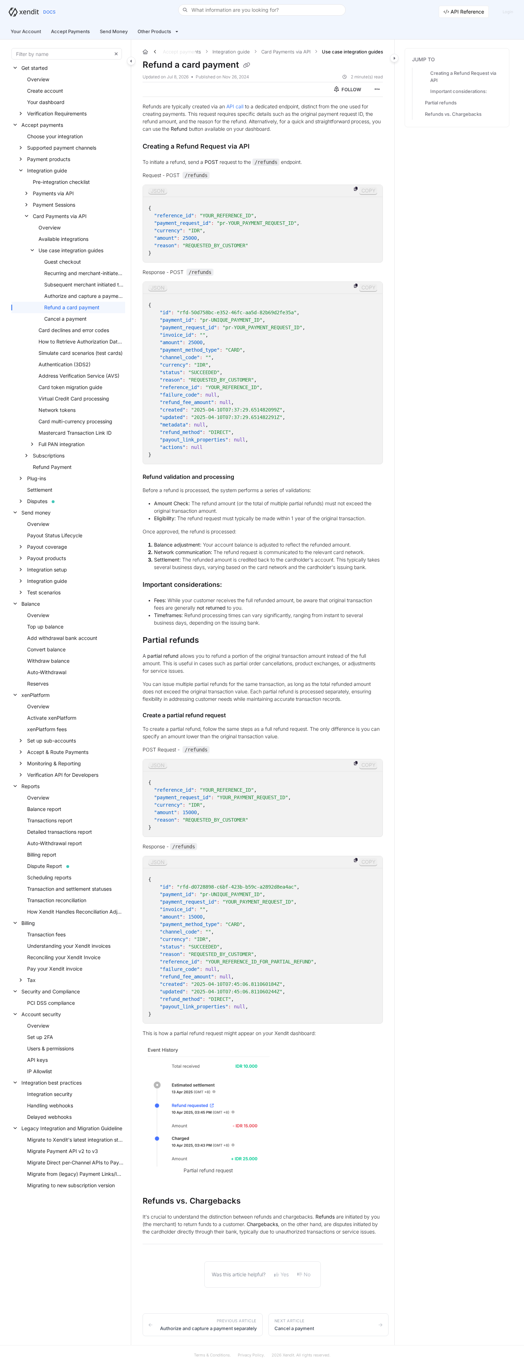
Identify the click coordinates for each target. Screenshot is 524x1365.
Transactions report (49, 820)
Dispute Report (44, 866)
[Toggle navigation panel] (131, 61)
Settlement (39, 490)
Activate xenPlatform (51, 718)
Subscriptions (49, 456)
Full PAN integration (61, 444)
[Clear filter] (116, 54)
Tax (31, 980)
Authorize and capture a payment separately (84, 296)
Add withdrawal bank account (62, 638)
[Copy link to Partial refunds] (210, 640)
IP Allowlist (39, 1071)
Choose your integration (55, 136)
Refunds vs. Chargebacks (453, 114)
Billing (28, 923)
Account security (41, 1014)
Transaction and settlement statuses (69, 889)
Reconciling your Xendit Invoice (64, 957)
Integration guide (47, 170)
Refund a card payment (71, 307)
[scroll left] (155, 51)
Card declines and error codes (73, 330)
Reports (30, 786)
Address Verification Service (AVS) (78, 376)
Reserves (37, 684)
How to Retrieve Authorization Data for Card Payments (81, 341)
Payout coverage (47, 547)
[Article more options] (377, 89)
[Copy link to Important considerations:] (233, 585)
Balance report (44, 809)
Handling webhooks (50, 1105)
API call (234, 106)
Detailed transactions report (59, 832)
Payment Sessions (54, 205)
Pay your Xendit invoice (54, 969)
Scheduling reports (49, 877)
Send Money (114, 31)
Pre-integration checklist (61, 182)
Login (508, 11)
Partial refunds (441, 102)
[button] (262, 10)
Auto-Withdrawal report (54, 843)
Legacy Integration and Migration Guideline (71, 1128)
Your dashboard (46, 102)
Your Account (26, 31)
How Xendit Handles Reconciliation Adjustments (75, 912)
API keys (37, 1060)
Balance (30, 604)
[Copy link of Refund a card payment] (246, 65)
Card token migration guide (70, 387)
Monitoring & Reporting (54, 763)
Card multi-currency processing (75, 421)
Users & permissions (50, 1048)
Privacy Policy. (251, 1355)
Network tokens (57, 410)
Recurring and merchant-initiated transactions (84, 273)
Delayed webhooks (49, 1117)
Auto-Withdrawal (46, 672)
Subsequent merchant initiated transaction (84, 284)
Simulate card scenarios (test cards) (80, 353)
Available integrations (63, 239)
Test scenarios (44, 592)
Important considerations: (458, 91)
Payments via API (53, 193)
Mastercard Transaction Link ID (75, 433)
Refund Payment (52, 467)
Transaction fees (46, 934)
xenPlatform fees (47, 729)
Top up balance (45, 627)
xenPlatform (35, 695)
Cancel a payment (65, 319)
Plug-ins (36, 478)
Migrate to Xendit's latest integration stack (75, 1140)
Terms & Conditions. (212, 1355)
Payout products (46, 558)
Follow (350, 89)
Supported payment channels (61, 148)
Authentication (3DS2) (64, 364)
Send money (36, 513)
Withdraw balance (48, 661)
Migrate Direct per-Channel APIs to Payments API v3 (75, 1162)
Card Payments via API (60, 216)
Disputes (37, 501)
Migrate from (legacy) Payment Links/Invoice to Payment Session (75, 1174)
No (307, 1274)
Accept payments (42, 125)
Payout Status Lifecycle (54, 535)
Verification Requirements (57, 113)
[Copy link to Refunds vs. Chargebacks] (252, 1201)
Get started (34, 68)
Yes (285, 1274)
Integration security (49, 1094)
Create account (45, 91)
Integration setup (47, 570)
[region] (263, 224)
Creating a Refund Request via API (463, 76)
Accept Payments (70, 31)
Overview (38, 79)
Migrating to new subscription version (71, 1185)
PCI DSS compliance (51, 1003)
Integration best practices (51, 1083)
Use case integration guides (70, 250)
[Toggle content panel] (394, 58)
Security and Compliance (50, 991)
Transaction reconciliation (56, 900)
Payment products (48, 159)
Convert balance (46, 649)
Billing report (41, 855)
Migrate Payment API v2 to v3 (62, 1151)
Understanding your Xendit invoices (69, 946)
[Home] (24, 11)
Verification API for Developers (62, 775)
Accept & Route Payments (57, 752)
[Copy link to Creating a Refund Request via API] (261, 146)
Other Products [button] (154, 31)
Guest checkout (62, 262)
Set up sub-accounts (51, 741)
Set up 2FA (40, 1037)
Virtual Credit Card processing (73, 398)
